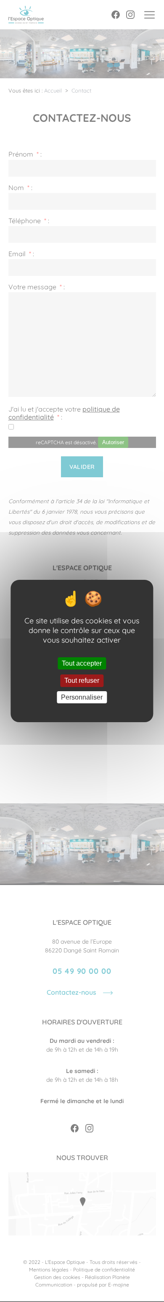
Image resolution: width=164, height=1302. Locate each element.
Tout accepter (82, 663)
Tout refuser (81, 680)
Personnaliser (82, 697)
